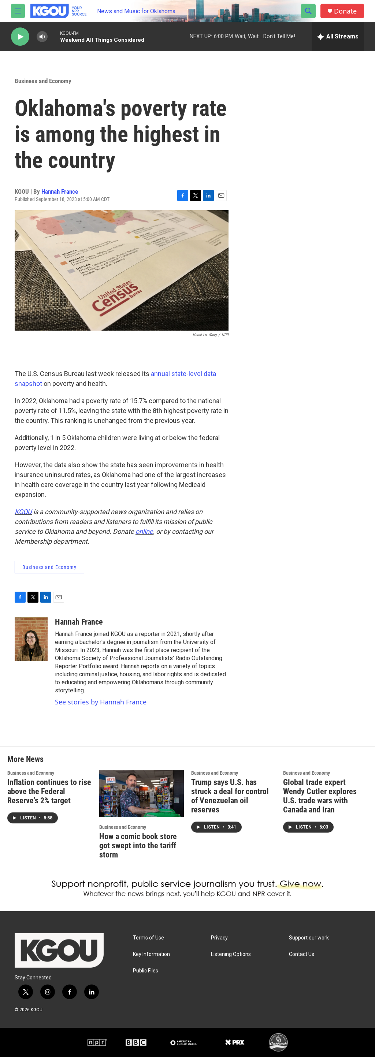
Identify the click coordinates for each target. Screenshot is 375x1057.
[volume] (42, 37)
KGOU (23, 512)
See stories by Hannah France (100, 701)
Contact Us (301, 954)
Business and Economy (43, 81)
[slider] (54, 36)
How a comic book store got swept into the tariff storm (138, 845)
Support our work (309, 938)
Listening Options (231, 954)
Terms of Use (148, 938)
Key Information (151, 954)
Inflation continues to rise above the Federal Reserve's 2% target (49, 791)
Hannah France (59, 191)
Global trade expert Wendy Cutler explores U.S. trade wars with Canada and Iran (320, 796)
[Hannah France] (31, 639)
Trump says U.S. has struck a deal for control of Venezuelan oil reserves (230, 796)
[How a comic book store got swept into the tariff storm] (141, 794)
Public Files (145, 971)
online (144, 531)
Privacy (219, 938)
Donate (345, 11)
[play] (20, 37)
